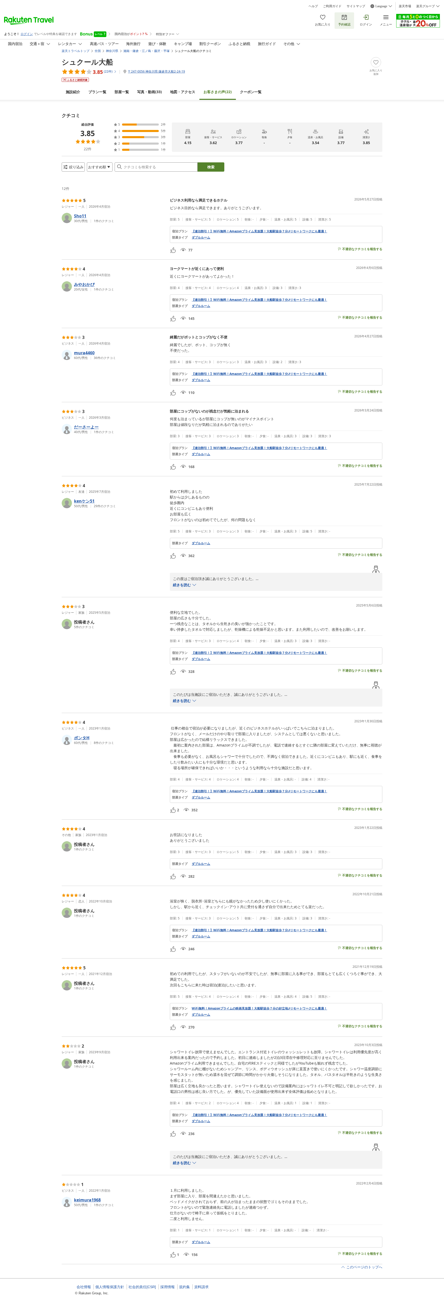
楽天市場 (405, 6)
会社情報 (84, 1287)
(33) (149, 91)
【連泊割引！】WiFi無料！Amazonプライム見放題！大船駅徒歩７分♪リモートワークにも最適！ (259, 231)
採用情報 (167, 1287)
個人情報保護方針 (109, 1287)
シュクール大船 (87, 62)
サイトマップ (356, 6)
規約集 (184, 1287)
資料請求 (201, 1287)
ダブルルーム (201, 237)
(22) (217, 91)
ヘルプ (313, 6)
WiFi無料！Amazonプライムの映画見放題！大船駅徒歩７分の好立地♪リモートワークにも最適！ (259, 1008)
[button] (114, 218)
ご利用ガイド (332, 6)
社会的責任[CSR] (142, 1287)
